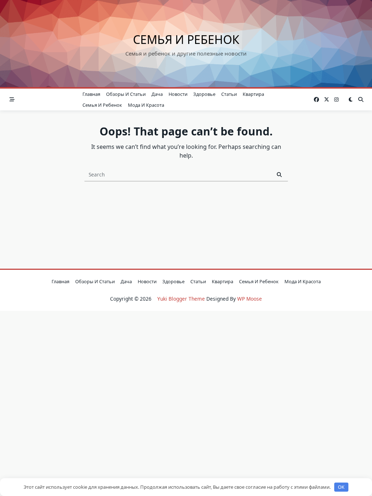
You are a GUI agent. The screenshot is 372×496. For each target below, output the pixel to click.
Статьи (229, 94)
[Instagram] (336, 100)
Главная (91, 94)
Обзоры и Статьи (126, 94)
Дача (157, 94)
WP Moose (249, 298)
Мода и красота (146, 105)
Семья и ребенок (186, 39)
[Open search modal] (360, 99)
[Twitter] (326, 100)
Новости (178, 94)
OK (341, 487)
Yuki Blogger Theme (181, 298)
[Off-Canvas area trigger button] (12, 99)
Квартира (253, 94)
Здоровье (204, 94)
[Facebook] (316, 100)
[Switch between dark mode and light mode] (350, 99)
